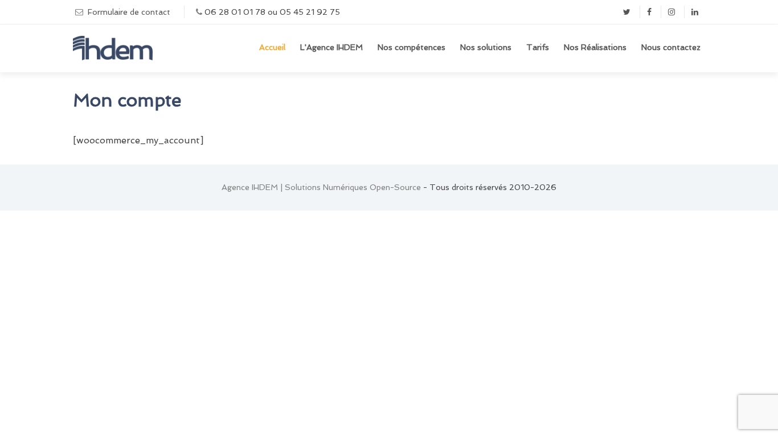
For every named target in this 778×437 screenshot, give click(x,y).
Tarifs (537, 47)
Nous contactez (671, 47)
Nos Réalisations (595, 47)
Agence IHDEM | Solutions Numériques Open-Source (321, 187)
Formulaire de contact (129, 12)
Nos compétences (411, 47)
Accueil (272, 47)
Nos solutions (485, 47)
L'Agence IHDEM (331, 47)
